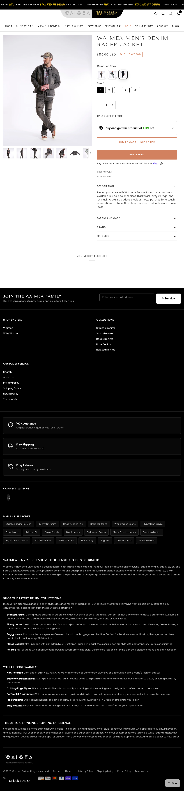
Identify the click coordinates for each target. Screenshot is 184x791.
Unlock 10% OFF (21, 781)
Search (7, 372)
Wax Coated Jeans (125, 523)
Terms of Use (11, 399)
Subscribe (168, 298)
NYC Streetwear (43, 540)
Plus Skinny (87, 540)
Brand (101, 227)
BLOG (175, 26)
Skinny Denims (104, 333)
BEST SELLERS (113, 26)
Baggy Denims (104, 339)
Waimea (8, 328)
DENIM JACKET (144, 26)
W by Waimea (11, 333)
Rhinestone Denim (153, 523)
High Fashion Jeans (17, 540)
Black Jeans (73, 532)
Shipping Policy (12, 388)
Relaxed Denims (105, 349)
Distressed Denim (96, 532)
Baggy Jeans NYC (73, 523)
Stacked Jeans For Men (18, 523)
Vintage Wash (147, 540)
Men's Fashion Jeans (124, 532)
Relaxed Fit (31, 532)
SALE (128, 26)
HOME (9, 26)
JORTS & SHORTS (73, 26)
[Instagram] (8, 497)
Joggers (105, 540)
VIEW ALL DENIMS (49, 26)
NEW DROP (94, 26)
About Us (8, 377)
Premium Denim (151, 532)
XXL (136, 89)
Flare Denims (103, 344)
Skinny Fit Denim (47, 523)
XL (125, 89)
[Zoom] (10, 139)
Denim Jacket (124, 540)
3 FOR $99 (163, 26)
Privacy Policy (11, 382)
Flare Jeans (12, 532)
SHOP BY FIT (23, 26)
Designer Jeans (98, 523)
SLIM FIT (17, 74)
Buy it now (137, 154)
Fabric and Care (108, 218)
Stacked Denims (105, 328)
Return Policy (10, 393)
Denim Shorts (52, 532)
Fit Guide (103, 235)
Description (105, 186)
